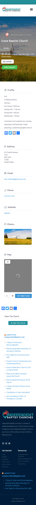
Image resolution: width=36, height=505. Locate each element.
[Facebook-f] (3, 443)
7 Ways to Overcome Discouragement (19, 480)
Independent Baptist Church (21, 34)
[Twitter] (9, 443)
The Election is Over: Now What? (18, 392)
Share (8, 62)
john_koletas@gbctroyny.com (15, 179)
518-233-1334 (9, 196)
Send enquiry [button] (9, 67)
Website (7, 213)
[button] (31, 9)
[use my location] (12, 296)
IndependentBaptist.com (18, 501)
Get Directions (23, 296)
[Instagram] (6, 443)
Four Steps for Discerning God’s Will (18, 488)
